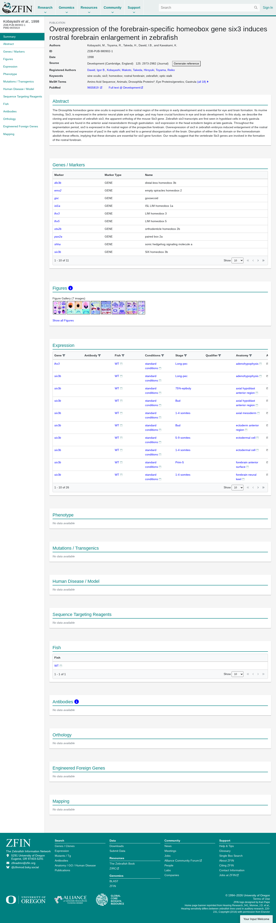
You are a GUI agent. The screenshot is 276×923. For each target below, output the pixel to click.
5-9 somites (182, 437)
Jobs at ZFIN (227, 875)
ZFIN (113, 886)
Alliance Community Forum (181, 860)
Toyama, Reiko (165, 70)
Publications (62, 870)
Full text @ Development (124, 87)
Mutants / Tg (63, 855)
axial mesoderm (246, 413)
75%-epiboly (183, 388)
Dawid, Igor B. (96, 70)
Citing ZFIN (226, 865)
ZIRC (113, 868)
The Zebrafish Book (122, 863)
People (168, 865)
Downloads (117, 846)
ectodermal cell (245, 437)
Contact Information (231, 870)
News (168, 846)
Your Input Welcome (256, 919)
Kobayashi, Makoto (119, 70)
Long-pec (181, 363)
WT (117, 363)
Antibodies (61, 860)
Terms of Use (261, 898)
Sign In (268, 7)
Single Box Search (231, 855)
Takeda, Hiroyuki (143, 70)
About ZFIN (226, 860)
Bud (177, 400)
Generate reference (186, 63)
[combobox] (209, 8)
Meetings (170, 850)
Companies (171, 875)
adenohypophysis (247, 363)
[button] (63, 356)
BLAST (114, 881)
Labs (167, 870)
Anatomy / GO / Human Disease (75, 865)
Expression (62, 850)
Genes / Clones (65, 846)
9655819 (93, 87)
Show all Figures (63, 320)
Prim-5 (179, 462)
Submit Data (117, 850)
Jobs (167, 855)
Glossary (225, 850)
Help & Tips (226, 846)
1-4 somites (182, 413)
